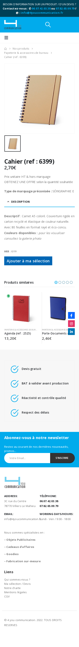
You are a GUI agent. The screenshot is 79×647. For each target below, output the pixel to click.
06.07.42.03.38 (41, 8)
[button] (48, 24)
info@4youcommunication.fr (42, 13)
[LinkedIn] (71, 331)
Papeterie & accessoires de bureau (22, 329)
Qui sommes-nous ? (17, 579)
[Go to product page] (20, 308)
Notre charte (12, 588)
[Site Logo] (12, 24)
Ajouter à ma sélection (28, 260)
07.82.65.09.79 (65, 8)
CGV (7, 596)
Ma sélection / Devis (17, 584)
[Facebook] (71, 315)
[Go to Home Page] (5, 49)
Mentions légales (15, 592)
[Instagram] (71, 323)
